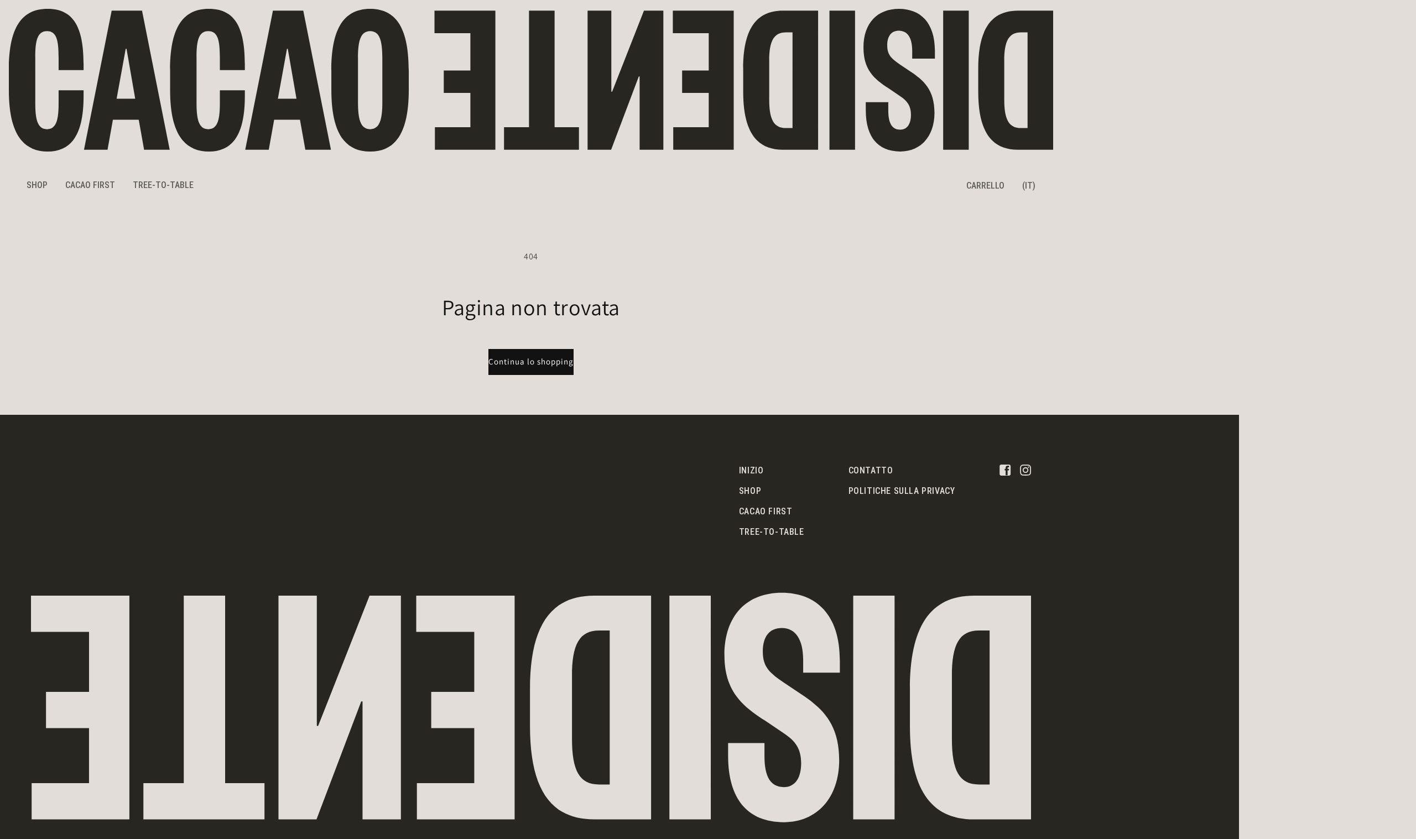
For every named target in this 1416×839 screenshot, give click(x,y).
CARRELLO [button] (985, 185)
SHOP (37, 185)
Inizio (751, 470)
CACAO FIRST (90, 185)
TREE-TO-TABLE (163, 185)
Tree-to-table (771, 532)
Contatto (870, 470)
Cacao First (766, 511)
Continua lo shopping (531, 361)
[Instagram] (1025, 470)
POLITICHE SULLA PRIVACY (901, 491)
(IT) (1028, 185)
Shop (750, 491)
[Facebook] (1005, 470)
